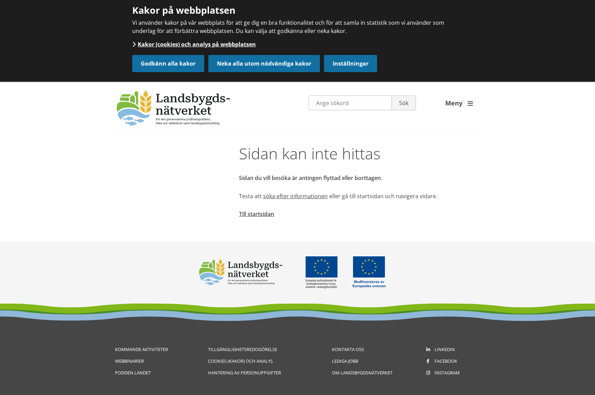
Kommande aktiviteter (141, 349)
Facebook (446, 361)
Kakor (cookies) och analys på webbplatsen (197, 44)
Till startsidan (256, 214)
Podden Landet (133, 373)
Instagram (447, 373)
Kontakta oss (348, 349)
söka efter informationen (295, 196)
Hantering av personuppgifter (244, 373)
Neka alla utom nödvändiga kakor (264, 63)
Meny (459, 103)
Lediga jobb (345, 361)
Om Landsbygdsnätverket (362, 373)
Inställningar (350, 63)
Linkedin (445, 349)
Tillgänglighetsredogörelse (242, 349)
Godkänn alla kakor (168, 63)
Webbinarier (129, 361)
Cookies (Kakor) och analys (240, 361)
